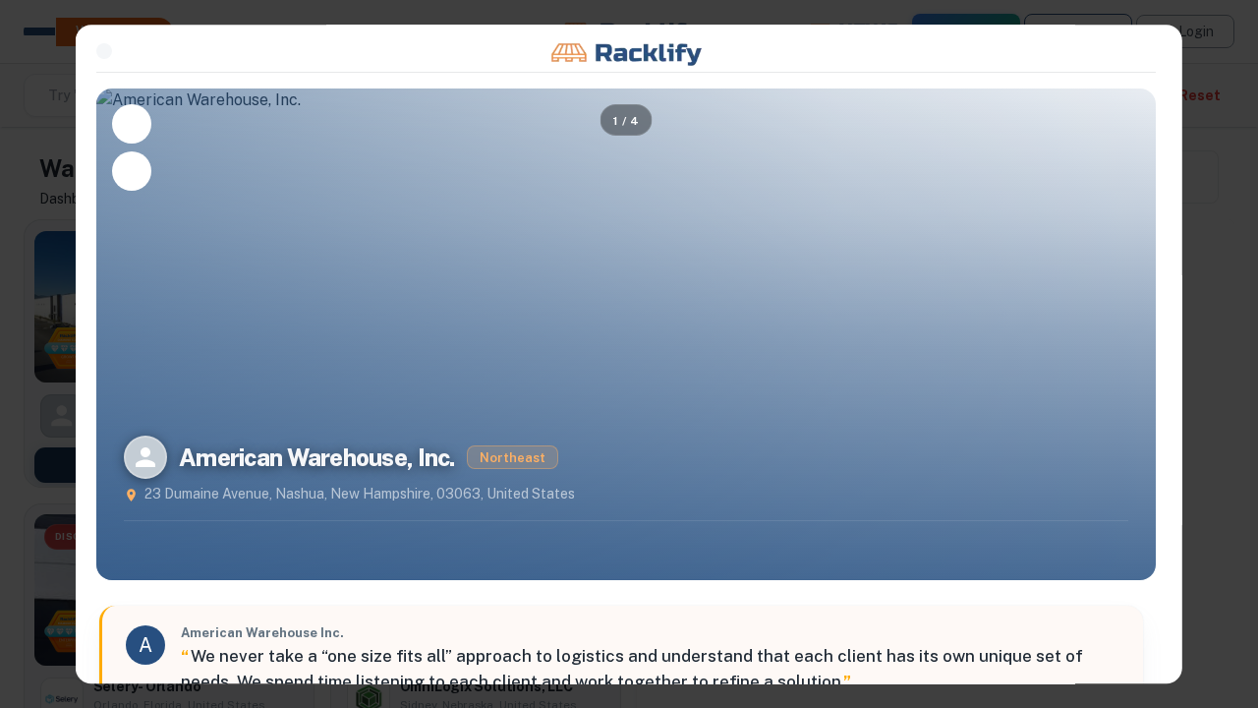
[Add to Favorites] (131, 124)
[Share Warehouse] (132, 171)
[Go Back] (104, 51)
